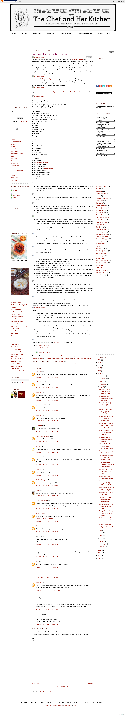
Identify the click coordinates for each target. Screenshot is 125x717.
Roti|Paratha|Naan (101, 253)
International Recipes (17, 153)
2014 (99, 371)
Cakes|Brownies (101, 193)
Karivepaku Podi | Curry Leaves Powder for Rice (106, 520)
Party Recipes (15, 328)
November (103, 378)
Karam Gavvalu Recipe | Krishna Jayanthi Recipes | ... (106, 432)
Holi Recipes (14, 356)
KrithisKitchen (40, 513)
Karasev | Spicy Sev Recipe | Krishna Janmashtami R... (105, 412)
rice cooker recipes (50, 358)
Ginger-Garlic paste (41, 162)
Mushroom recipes (59, 342)
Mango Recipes (15, 319)
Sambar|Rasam (100, 258)
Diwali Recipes (15, 347)
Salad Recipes (100, 256)
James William (68, 705)
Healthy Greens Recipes (18, 312)
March (102, 541)
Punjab (13, 175)
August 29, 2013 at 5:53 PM (47, 556)
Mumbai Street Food (17, 170)
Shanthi (38, 446)
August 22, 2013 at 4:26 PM (47, 431)
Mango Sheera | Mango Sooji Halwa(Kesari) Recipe (106, 513)
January (102, 546)
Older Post (90, 683)
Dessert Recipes (101, 205)
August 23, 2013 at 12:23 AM (47, 464)
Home (63, 683)
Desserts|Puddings (101, 208)
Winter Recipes (15, 336)
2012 (99, 550)
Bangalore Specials (16, 141)
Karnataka (14, 158)
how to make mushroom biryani (64, 356)
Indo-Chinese (15, 151)
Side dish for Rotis (101, 263)
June (101, 533)
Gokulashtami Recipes (18, 354)
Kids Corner (99, 227)
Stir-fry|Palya (100, 267)
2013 (99, 373)
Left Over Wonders (101, 229)
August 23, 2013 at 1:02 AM (47, 475)
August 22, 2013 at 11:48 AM (47, 377)
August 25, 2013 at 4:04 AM (47, 544)
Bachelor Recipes (16, 302)
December (103, 376)
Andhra (13, 139)
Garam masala (48, 168)
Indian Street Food (101, 222)
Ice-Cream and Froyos (102, 217)
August (102, 387)
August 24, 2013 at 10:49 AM (47, 531)
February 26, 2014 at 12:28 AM (48, 590)
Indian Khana (40, 382)
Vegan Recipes (15, 331)
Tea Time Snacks (101, 272)
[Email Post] (64, 361)
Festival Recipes (16, 309)
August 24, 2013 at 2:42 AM (47, 521)
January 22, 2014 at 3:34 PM (47, 577)
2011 (99, 553)
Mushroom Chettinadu (42, 345)
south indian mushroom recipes (81, 358)
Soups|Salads (100, 265)
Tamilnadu (14, 180)
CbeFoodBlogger (41, 480)
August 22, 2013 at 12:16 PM (47, 410)
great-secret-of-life (41, 405)
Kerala (13, 161)
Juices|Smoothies (101, 224)
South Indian (14, 177)
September (103, 384)
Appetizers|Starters (101, 186)
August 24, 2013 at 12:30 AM (47, 508)
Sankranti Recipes (16, 366)
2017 (99, 362)
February (102, 544)
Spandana (39, 425)
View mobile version (62, 686)
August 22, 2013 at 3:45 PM (47, 421)
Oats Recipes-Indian (102, 236)
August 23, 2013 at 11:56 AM (47, 485)
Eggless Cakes (100, 212)
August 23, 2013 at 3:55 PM (47, 496)
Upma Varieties (100, 275)
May (101, 535)
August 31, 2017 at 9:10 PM (47, 624)
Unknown (38, 392)
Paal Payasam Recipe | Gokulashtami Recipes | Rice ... (106, 418)
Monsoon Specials (16, 324)
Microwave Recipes (17, 321)
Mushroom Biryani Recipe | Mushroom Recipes (105, 439)
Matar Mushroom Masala (43, 348)
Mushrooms (42, 363)
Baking (98, 188)
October (102, 381)
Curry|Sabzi (99, 200)
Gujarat (13, 146)
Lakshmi (38, 371)
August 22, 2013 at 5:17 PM (47, 442)
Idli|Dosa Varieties (101, 220)
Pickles (98, 246)
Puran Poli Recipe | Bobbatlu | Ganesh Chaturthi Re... (105, 405)
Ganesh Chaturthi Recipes (19, 352)
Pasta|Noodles (100, 243)
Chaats (98, 196)
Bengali (13, 144)
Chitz (37, 490)
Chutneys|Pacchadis (102, 198)
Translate (25, 382)
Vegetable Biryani (78, 59)
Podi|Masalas (100, 248)
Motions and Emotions (42, 436)
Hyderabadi (14, 149)
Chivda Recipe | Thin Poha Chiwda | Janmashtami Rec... (106, 446)
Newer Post (35, 683)
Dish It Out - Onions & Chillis (44, 518)
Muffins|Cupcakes (101, 232)
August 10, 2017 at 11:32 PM (47, 609)
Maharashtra (14, 163)
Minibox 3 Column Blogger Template (54, 705)
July (101, 530)
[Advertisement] (62, 40)
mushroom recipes (48, 356)
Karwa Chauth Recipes (18, 359)
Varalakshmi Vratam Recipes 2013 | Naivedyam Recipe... (106, 483)
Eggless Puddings (101, 215)
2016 (99, 365)
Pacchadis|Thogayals (102, 239)
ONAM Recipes (15, 363)
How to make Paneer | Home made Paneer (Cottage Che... (106, 425)
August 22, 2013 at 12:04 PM (47, 387)
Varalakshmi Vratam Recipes (19, 371)
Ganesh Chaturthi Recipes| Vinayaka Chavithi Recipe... (105, 391)
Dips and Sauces (101, 210)
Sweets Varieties (101, 270)
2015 (99, 368)
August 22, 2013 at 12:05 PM (47, 400)
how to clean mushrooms (63, 358)
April (101, 538)
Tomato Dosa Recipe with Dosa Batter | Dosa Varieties (105, 499)
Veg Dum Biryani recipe (49, 79)
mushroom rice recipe (82, 356)
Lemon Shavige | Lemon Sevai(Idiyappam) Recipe (106, 506)
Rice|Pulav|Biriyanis (75, 363)
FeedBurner (24, 121)
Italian (12, 156)
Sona (37, 526)
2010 (99, 555)
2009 (99, 558)
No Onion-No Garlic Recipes (19, 326)
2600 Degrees (76, 705)
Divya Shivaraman (41, 500)
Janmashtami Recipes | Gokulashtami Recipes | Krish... (106, 457)
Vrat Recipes (15, 333)
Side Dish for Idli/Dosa (102, 260)
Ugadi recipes (15, 368)
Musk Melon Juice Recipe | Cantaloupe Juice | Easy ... (106, 398)
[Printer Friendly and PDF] (89, 58)
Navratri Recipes (16, 361)
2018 (99, 360)
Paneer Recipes (100, 241)
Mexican (13, 168)
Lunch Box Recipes (17, 316)
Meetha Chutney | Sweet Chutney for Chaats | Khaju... (106, 471)
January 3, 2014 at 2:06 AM (47, 567)
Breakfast (99, 191)
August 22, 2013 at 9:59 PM (47, 452)
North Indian (14, 173)
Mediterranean (15, 165)
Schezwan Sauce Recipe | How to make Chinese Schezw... (106, 464)
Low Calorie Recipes (17, 314)
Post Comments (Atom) (47, 692)
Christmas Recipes (16, 344)
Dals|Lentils (99, 203)
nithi (37, 561)
